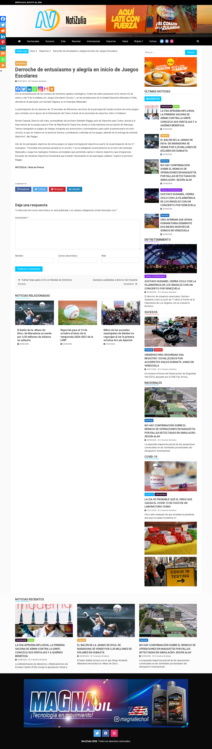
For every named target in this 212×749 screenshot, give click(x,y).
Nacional (76, 41)
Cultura (152, 41)
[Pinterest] (3, 42)
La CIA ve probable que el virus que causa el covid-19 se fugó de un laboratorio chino (168, 503)
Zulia (63, 41)
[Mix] (3, 54)
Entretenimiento (158, 239)
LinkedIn (75, 189)
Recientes (153, 98)
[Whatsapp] (34, 89)
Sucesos (50, 41)
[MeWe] (3, 48)
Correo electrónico (67, 255)
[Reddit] (3, 30)
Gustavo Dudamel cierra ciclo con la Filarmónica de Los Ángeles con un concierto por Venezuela (170, 285)
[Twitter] (23, 89)
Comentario (21, 217)
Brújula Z (138, 41)
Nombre (19, 255)
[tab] (153, 98)
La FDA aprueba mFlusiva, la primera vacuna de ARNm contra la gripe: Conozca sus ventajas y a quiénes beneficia (178, 118)
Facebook (24, 189)
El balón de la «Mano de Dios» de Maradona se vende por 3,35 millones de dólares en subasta (104, 649)
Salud (125, 41)
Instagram (114, 733)
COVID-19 (151, 456)
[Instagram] (40, 89)
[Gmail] (46, 89)
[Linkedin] (29, 89)
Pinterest (58, 189)
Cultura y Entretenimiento (171, 190)
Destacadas (33, 41)
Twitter (41, 189)
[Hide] (1, 71)
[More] (51, 89)
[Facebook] (17, 89)
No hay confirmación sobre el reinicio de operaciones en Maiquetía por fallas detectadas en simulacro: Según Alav (178, 172)
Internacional (93, 41)
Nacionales (153, 382)
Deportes (111, 41)
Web (103, 255)
